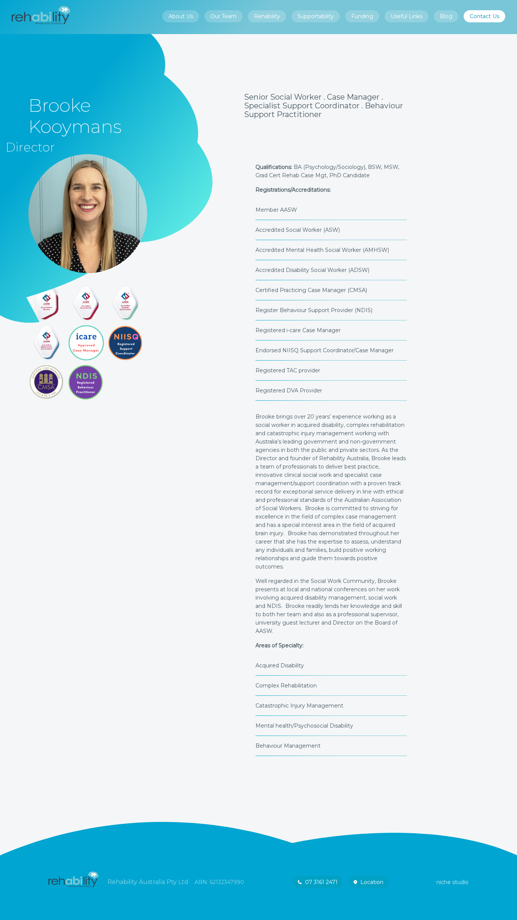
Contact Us (484, 16)
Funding (362, 16)
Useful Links (406, 16)
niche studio (452, 882)
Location (371, 882)
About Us (180, 16)
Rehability (267, 16)
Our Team (223, 16)
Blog (446, 16)
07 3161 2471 (321, 882)
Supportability (315, 16)
